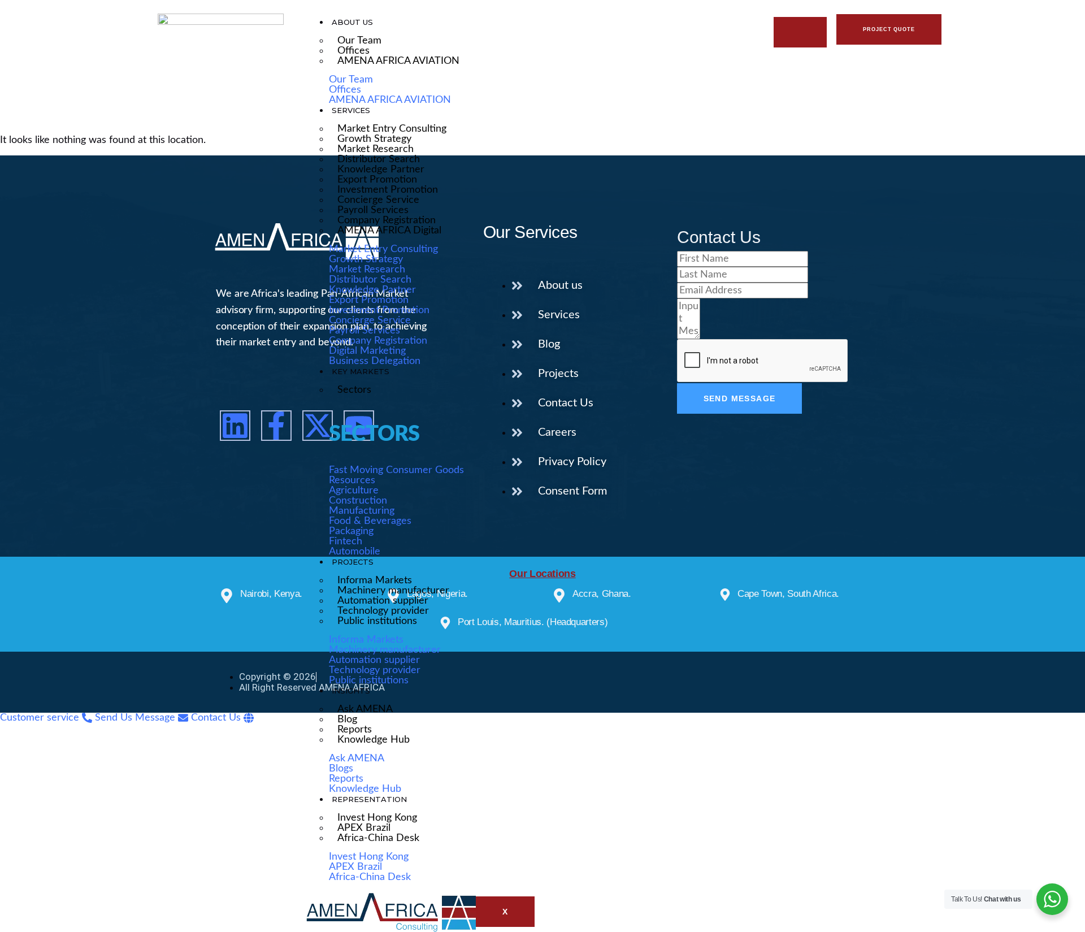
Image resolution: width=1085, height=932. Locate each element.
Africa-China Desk (378, 838)
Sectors (354, 390)
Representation (369, 799)
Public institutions (377, 621)
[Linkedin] (235, 425)
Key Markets (360, 371)
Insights (351, 690)
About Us (352, 22)
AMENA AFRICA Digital (389, 231)
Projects (353, 561)
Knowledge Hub (373, 740)
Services (351, 110)
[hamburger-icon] (800, 32)
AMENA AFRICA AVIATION (398, 61)
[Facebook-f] (276, 425)
